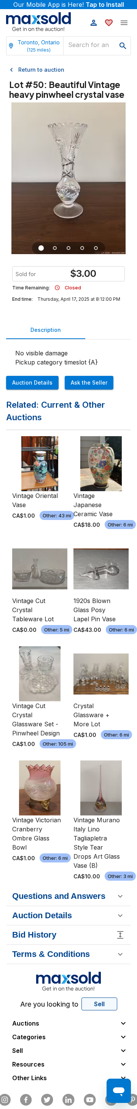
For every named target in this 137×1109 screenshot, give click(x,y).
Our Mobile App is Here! (68, 4)
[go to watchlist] (108, 22)
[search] (123, 45)
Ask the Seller (89, 382)
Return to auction (41, 69)
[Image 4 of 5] (82, 248)
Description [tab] (45, 330)
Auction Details (32, 382)
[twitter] (47, 1100)
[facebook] (26, 1100)
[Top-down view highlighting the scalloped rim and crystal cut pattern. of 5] (54, 248)
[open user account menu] (93, 22)
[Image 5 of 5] (95, 248)
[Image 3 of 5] (68, 248)
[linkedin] (68, 1100)
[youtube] (90, 1100)
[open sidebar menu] (124, 22)
